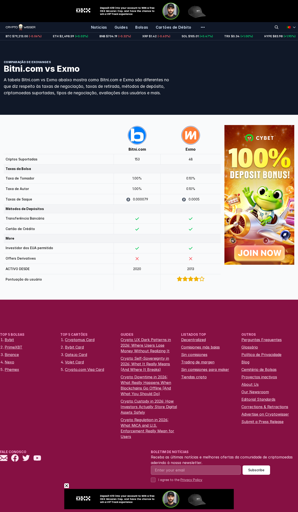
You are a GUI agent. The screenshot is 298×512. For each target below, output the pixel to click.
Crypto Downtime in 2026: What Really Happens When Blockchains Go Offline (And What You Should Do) (146, 385)
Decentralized (193, 339)
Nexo (9, 362)
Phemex (12, 369)
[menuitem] (99, 27)
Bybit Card (74, 347)
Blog (245, 362)
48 (191, 159)
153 (137, 159)
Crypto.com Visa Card (84, 369)
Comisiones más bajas (200, 347)
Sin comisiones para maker (205, 369)
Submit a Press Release (262, 421)
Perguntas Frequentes (261, 339)
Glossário (249, 347)
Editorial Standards (258, 399)
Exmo (191, 149)
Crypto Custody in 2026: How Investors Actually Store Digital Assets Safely (149, 407)
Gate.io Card (76, 354)
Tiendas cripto (194, 377)
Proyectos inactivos (259, 377)
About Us (250, 384)
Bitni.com (137, 149)
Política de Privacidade (261, 354)
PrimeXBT (13, 347)
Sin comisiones (194, 354)
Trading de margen (197, 362)
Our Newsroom (255, 392)
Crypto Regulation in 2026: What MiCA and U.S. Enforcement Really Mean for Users (147, 428)
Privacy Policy (191, 480)
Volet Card (74, 362)
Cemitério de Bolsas (259, 369)
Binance (12, 354)
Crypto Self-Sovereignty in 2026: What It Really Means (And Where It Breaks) (145, 364)
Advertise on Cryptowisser (265, 414)
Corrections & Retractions (264, 406)
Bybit (9, 339)
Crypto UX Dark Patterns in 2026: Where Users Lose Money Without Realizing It (146, 345)
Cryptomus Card (80, 339)
